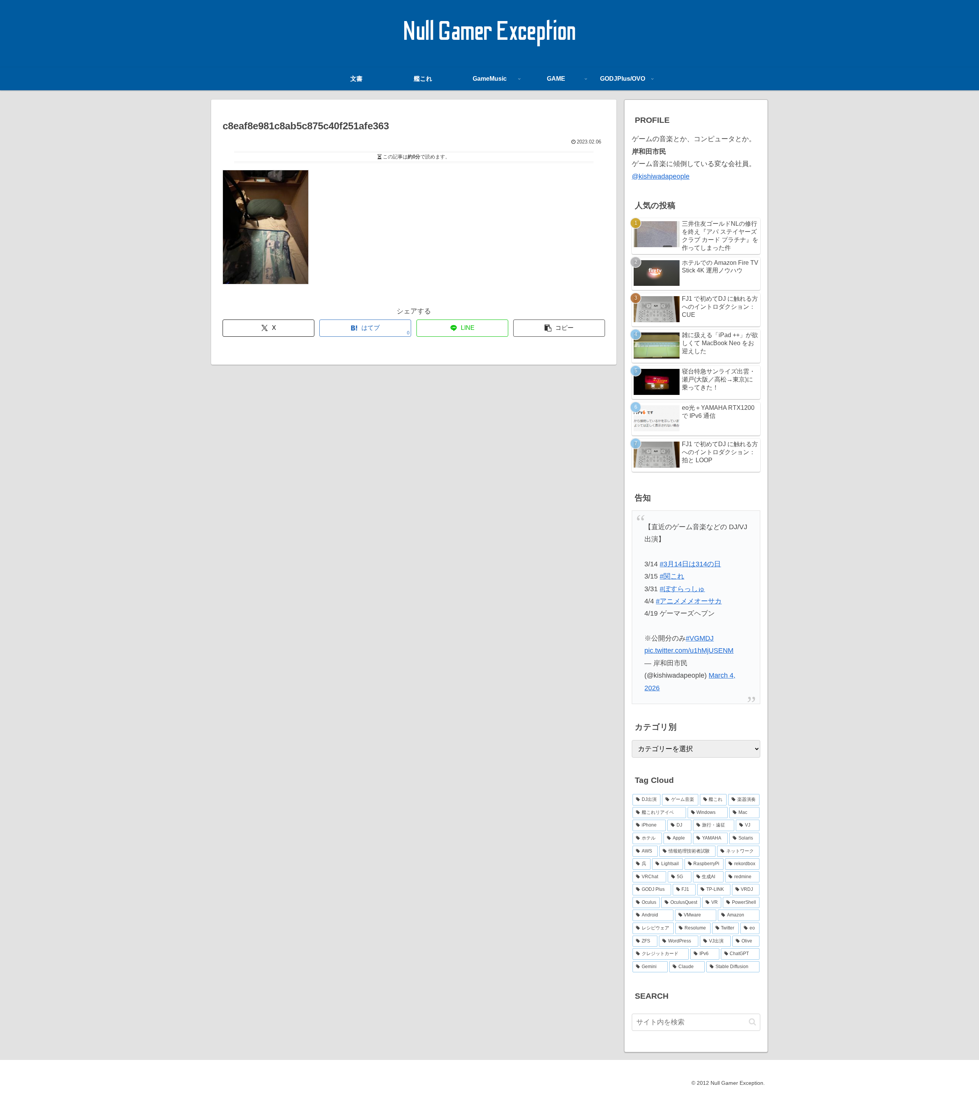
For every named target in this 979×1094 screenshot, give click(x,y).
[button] (559, 328)
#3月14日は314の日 (690, 564)
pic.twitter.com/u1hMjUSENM (688, 650)
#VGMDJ (700, 638)
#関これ (672, 576)
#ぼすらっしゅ (682, 589)
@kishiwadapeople (661, 176)
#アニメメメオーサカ (689, 601)
